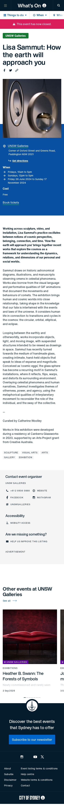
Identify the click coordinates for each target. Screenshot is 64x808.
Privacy (8, 785)
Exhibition (25, 457)
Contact (25, 785)
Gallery (9, 457)
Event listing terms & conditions (39, 768)
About (7, 768)
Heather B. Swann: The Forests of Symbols (23, 676)
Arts (45, 452)
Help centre (27, 774)
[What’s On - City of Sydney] (32, 5)
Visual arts (30, 452)
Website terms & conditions (36, 780)
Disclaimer (10, 780)
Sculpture (11, 452)
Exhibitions (10, 668)
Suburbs (8, 774)
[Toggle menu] (5, 5)
